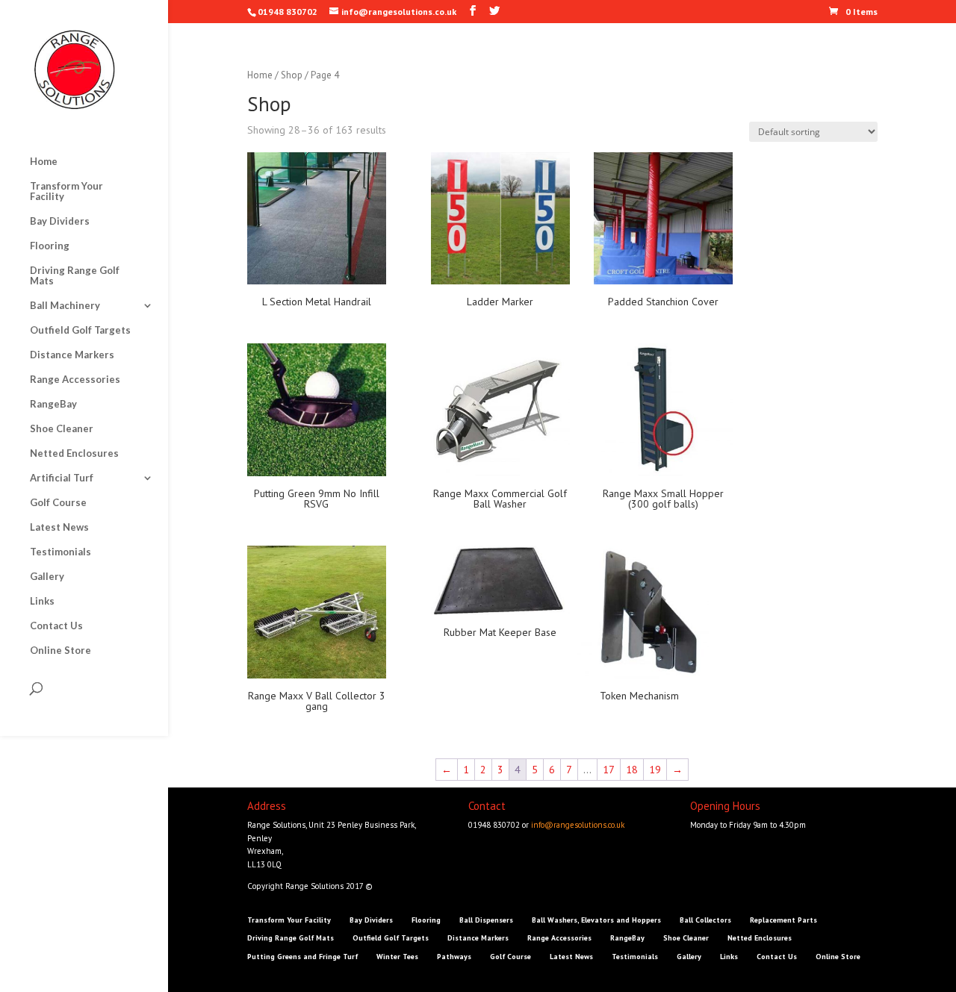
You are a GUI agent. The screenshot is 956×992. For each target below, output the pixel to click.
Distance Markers (72, 355)
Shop (291, 75)
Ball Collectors (705, 920)
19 (655, 769)
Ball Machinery (65, 305)
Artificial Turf (61, 478)
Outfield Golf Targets (80, 330)
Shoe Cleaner (61, 428)
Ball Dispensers (486, 920)
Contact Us (56, 625)
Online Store (60, 650)
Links (42, 601)
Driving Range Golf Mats (75, 276)
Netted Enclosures (74, 453)
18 (632, 769)
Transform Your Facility (66, 191)
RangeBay (53, 404)
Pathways (454, 956)
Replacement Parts (783, 920)
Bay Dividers (60, 221)
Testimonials (60, 552)
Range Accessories (75, 379)
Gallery (47, 576)
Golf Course (58, 502)
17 (609, 769)
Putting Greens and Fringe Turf (302, 956)
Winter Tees (397, 956)
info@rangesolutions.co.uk (577, 825)
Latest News (59, 527)
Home (44, 161)
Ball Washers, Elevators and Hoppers (596, 920)
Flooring (49, 246)
